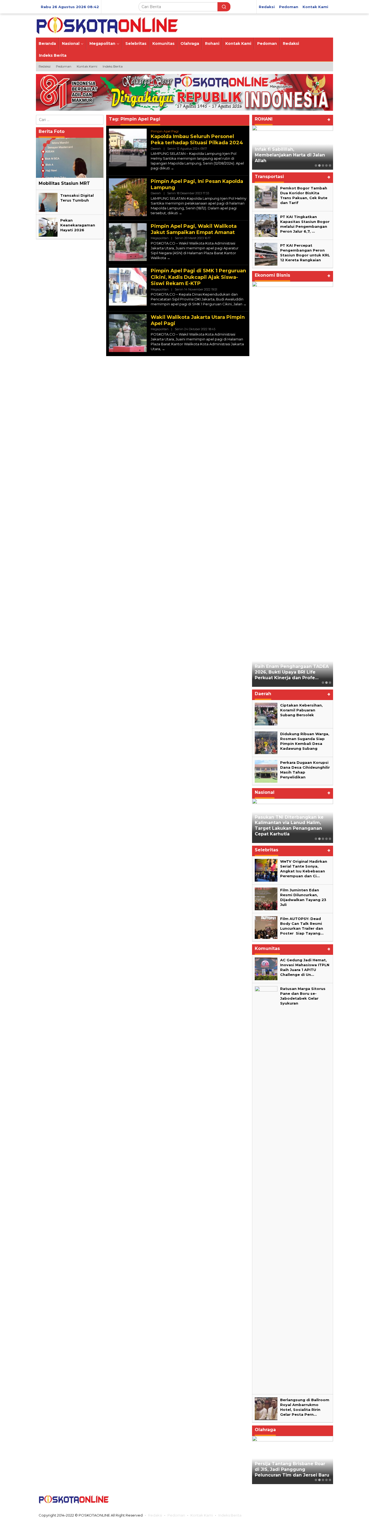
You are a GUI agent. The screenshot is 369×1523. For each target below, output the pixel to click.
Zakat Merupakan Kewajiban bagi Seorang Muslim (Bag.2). (289, 157)
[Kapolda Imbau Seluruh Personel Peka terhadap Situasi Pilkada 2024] (172, 168)
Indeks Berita (229, 1515)
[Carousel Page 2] (319, 165)
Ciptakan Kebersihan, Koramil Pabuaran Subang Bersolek (301, 710)
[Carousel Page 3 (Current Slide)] (323, 165)
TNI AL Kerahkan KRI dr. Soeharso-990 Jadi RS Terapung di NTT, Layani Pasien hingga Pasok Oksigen (292, 825)
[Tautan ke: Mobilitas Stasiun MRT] (69, 158)
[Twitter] (293, 1499)
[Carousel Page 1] (316, 165)
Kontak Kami (201, 1515)
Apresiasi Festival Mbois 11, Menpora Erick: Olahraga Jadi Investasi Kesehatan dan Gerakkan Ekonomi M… (288, 1467)
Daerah (156, 148)
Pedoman (176, 1515)
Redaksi (155, 1515)
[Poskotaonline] (107, 25)
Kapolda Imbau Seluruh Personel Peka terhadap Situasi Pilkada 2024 (197, 139)
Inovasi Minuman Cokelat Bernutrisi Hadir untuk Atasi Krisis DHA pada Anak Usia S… (289, 315)
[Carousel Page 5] (330, 165)
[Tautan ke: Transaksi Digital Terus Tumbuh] (48, 201)
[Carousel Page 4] (326, 165)
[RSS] (325, 1499)
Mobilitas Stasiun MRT (64, 183)
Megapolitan (160, 238)
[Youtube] (315, 1499)
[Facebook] (283, 1499)
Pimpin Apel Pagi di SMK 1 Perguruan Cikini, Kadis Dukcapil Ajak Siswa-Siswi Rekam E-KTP (198, 277)
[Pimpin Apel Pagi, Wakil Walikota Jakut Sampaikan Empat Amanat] (168, 258)
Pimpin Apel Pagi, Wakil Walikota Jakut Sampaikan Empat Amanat (194, 229)
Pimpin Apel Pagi (165, 131)
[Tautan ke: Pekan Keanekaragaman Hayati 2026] (48, 226)
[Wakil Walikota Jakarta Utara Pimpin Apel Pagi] (163, 349)
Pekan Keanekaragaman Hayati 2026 (77, 225)
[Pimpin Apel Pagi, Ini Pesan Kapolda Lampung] (180, 213)
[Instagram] (304, 1499)
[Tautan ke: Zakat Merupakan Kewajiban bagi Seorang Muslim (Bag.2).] (292, 147)
